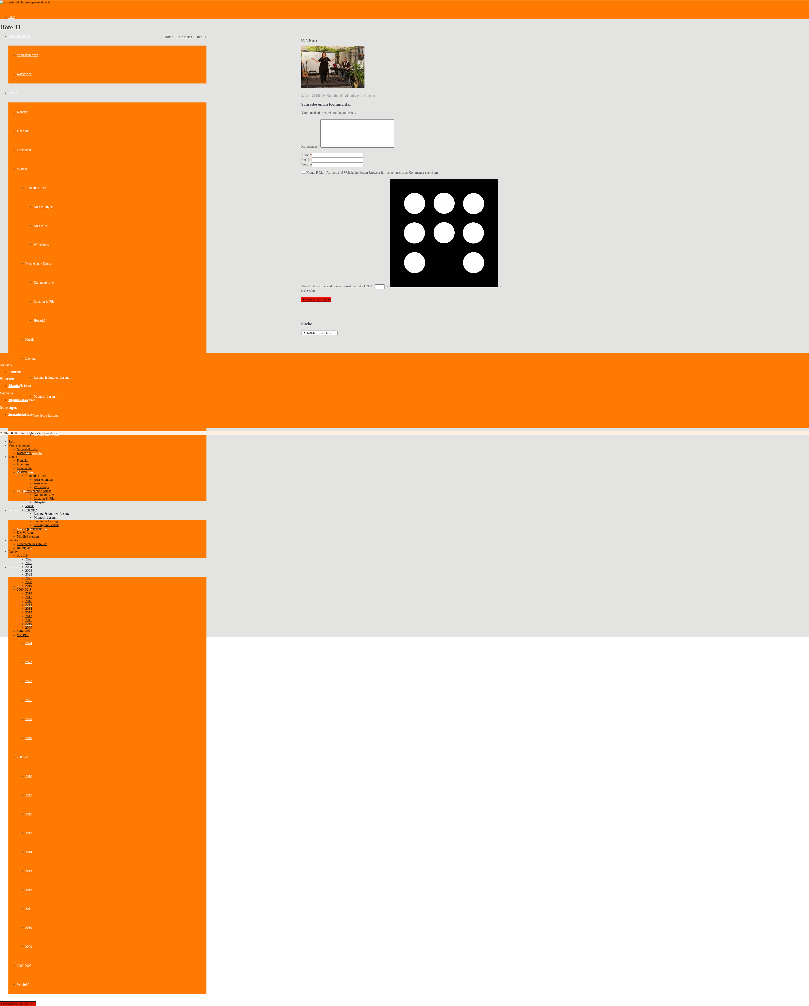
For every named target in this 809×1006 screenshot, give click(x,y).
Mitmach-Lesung (45, 396)
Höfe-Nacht (184, 37)
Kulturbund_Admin (340, 95)
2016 (28, 814)
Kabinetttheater (44, 282)
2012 (28, 890)
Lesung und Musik (46, 525)
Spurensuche (33, 453)
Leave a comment (364, 95)
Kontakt (22, 112)
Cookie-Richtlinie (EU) (22, 415)
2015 (28, 833)
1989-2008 (24, 965)
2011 (28, 909)
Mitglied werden (28, 536)
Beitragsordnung (18, 400)
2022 (28, 681)
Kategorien (24, 74)
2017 (28, 795)
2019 (28, 738)
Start (11, 17)
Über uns (23, 131)
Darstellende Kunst (38, 263)
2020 (28, 719)
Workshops (41, 244)
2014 (28, 852)
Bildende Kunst (35, 188)
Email (305, 159)
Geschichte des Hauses (32, 544)
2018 (28, 776)
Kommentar (310, 146)
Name (305, 155)
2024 (28, 643)
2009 (28, 946)
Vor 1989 (23, 984)
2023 (28, 662)
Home (169, 37)
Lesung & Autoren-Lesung (52, 377)
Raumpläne (24, 548)
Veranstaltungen (19, 36)
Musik (29, 339)
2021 (28, 700)
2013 (28, 871)
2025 (28, 563)
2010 (28, 927)
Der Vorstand (26, 532)
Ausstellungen (43, 206)
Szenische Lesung (46, 415)
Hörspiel (39, 320)
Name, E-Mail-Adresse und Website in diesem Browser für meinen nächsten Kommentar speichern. (372, 172)
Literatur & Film (44, 301)
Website (306, 164)
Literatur (31, 358)
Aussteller (40, 225)
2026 (28, 559)
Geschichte (24, 150)
